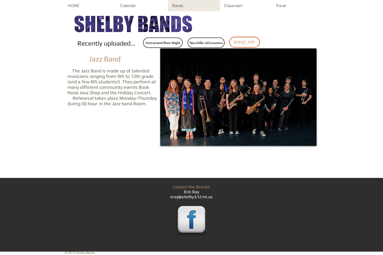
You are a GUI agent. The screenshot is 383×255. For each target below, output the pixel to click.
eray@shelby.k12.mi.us (191, 196)
